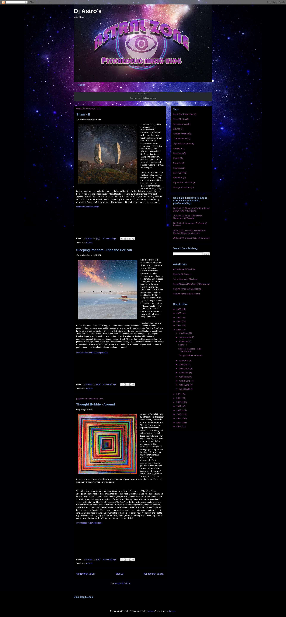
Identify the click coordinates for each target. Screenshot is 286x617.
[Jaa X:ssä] (127, 238)
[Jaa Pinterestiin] (133, 238)
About (81, 85)
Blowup (176, 129)
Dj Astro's (88, 11)
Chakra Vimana (180, 133)
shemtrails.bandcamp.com (87, 207)
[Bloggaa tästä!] (124, 238)
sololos (151, 611)
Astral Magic (179, 119)
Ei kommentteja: (110, 238)
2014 (179, 418)
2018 (179, 402)
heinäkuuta (184, 368)
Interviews (178, 153)
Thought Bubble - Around (95, 404)
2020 (179, 394)
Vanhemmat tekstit (154, 573)
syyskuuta (184, 360)
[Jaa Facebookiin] (130, 238)
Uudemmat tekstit (85, 573)
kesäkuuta (184, 372)
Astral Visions (179, 124)
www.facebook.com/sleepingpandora (92, 352)
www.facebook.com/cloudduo (89, 523)
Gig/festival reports (182, 143)
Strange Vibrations (182, 187)
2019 (179, 398)
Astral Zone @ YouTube (184, 269)
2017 (179, 406)
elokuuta (183, 364)
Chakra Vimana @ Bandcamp (187, 289)
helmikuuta (184, 385)
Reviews (89, 242)
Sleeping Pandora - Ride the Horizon (104, 250)
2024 (179, 317)
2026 (179, 309)
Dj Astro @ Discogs (182, 274)
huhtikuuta (184, 377)
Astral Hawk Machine (183, 114)
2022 (179, 325)
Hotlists (176, 148)
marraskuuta (185, 337)
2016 (179, 410)
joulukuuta (184, 333)
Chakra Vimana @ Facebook (186, 293)
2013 (179, 422)
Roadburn (177, 177)
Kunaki (176, 158)
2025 (179, 313)
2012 (179, 426)
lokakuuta (184, 341)
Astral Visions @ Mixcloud (185, 279)
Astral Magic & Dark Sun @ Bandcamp (191, 284)
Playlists (177, 168)
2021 (179, 329)
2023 (179, 321)
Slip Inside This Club (182, 182)
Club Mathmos (180, 138)
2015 (179, 414)
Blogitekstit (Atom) (122, 583)
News (175, 163)
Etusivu (119, 573)
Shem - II (83, 114)
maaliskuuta (185, 381)
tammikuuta (185, 389)
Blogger (172, 611)
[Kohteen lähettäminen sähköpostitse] (121, 238)
